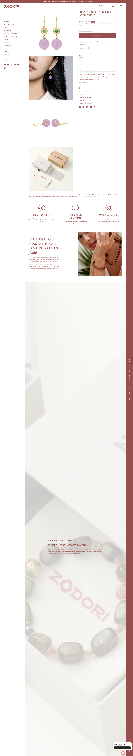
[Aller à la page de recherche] (109, 6)
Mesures (81, 57)
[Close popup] (130, 744)
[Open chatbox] (123, 753)
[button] (109, 6)
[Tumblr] (15, 64)
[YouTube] (4, 68)
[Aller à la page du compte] (113, 6)
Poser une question (86, 103)
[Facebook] (18, 64)
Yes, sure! (122, 748)
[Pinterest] (11, 64)
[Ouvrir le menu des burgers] (129, 6)
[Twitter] (8, 64)
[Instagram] (4, 64)
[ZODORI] (12, 6)
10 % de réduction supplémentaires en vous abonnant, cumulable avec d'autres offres (67, 1)
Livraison (81, 23)
